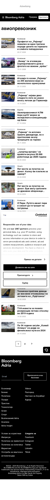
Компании (21, 39)
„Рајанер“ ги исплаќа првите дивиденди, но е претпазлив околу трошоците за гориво (30, 136)
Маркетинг (6, 448)
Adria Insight (6, 426)
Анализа (5, 422)
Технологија (7, 407)
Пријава (33, 17)
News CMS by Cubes (25, 475)
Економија (6, 389)
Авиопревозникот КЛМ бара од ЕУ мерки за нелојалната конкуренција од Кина (32, 116)
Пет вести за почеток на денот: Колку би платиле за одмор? (32, 171)
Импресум (5, 437)
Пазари (4, 400)
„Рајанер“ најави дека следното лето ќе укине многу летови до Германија (32, 98)
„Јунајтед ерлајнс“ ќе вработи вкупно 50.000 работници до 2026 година (31, 154)
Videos (28, 389)
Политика (5, 396)
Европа (20, 110)
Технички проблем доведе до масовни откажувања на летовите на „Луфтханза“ (32, 294)
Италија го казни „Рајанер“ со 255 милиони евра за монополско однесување (32, 81)
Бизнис (4, 392)
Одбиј (25, 283)
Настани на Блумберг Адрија (35, 398)
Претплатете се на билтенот (35, 376)
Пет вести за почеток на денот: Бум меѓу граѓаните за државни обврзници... (32, 188)
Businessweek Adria (10, 418)
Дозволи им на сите (25, 267)
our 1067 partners (19, 229)
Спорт (4, 415)
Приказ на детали (33, 259)
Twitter (28, 445)
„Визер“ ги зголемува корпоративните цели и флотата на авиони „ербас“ (32, 64)
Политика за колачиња (12, 445)
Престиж (5, 403)
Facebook (29, 437)
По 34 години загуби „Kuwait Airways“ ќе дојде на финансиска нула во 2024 (32, 328)
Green (4, 411)
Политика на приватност (12, 441)
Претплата (43, 17)
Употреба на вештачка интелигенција (12, 454)
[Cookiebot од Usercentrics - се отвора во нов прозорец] (35, 215)
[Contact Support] (46, 350)
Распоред (29, 392)
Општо (20, 166)
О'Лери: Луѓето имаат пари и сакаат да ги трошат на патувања (32, 205)
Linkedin (28, 448)
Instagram (29, 441)
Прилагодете (23, 275)
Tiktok (27, 452)
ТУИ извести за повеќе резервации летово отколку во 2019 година (33, 311)
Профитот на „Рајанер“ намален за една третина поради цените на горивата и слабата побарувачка (32, 45)
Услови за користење (11, 434)
